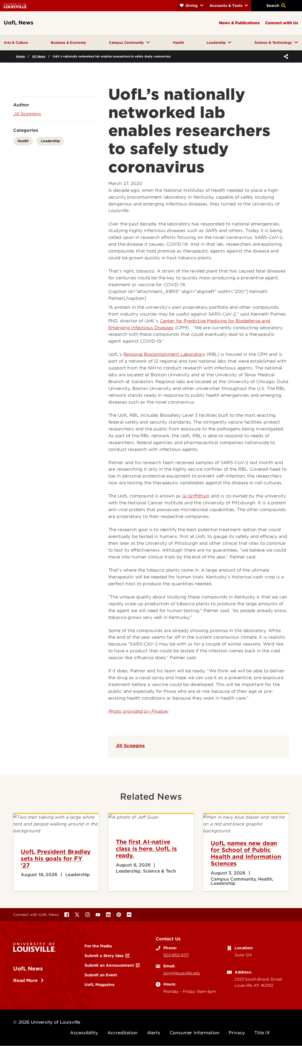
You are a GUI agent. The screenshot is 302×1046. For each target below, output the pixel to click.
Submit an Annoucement (109, 965)
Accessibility (84, 1032)
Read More (26, 980)
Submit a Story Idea (104, 955)
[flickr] (129, 914)
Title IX (262, 1032)
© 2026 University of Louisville (46, 1022)
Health (23, 141)
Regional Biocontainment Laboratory (164, 354)
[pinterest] (118, 914)
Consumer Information (194, 1032)
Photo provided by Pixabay (138, 711)
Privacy (237, 1032)
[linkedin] (108, 914)
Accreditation (122, 1032)
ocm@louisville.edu (181, 973)
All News (38, 56)
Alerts (153, 1032)
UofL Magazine (99, 984)
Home (20, 56)
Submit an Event (100, 975)
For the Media (98, 946)
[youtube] (98, 914)
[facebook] (66, 914)
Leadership (50, 141)
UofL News (28, 969)
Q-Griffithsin (196, 495)
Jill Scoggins (130, 745)
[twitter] (77, 914)
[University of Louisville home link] (15, 5)
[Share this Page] (285, 56)
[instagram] (87, 914)
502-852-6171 (176, 955)
